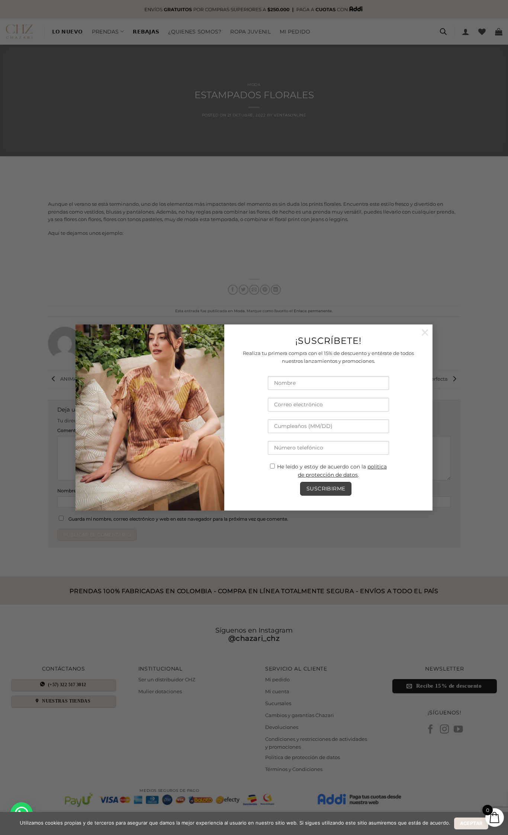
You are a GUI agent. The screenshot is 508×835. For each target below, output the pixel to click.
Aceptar (471, 823)
